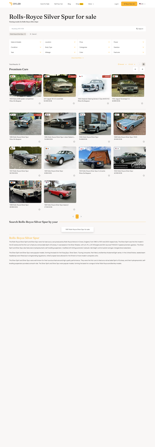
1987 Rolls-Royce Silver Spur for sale (77, 229)
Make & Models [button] (16, 42)
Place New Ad (130, 4)
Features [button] (117, 52)
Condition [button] (14, 47)
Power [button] (116, 42)
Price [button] (81, 42)
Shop (79, 4)
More (90, 4)
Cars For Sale (44, 4)
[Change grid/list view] (139, 64)
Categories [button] (83, 47)
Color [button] (81, 52)
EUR (131, 64)
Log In (117, 4)
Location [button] (48, 42)
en (142, 4)
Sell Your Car (58, 4)
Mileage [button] (48, 52)
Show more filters (76, 58)
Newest (122, 64)
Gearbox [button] (116, 47)
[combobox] (77, 28)
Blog (69, 4)
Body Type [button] (48, 47)
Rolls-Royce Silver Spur (17, 34)
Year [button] (12, 52)
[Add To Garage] (39, 103)
